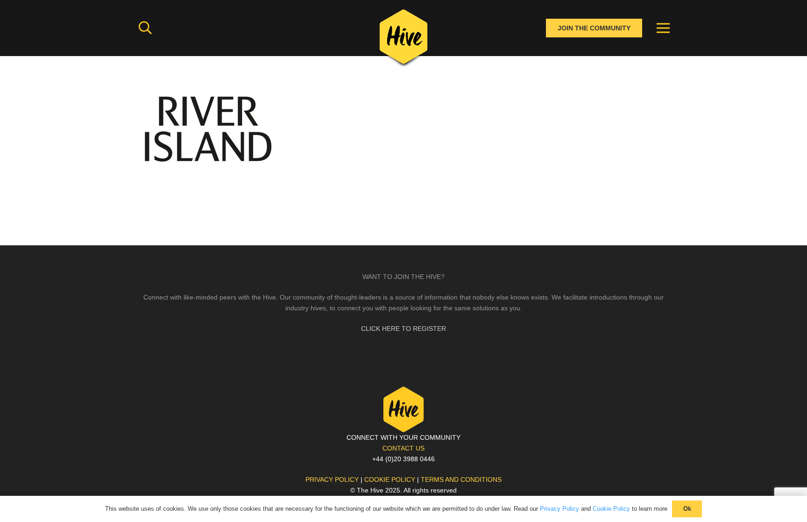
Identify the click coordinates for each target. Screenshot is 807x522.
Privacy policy (332, 479)
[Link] (403, 39)
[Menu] (663, 28)
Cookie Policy (611, 508)
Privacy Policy (559, 508)
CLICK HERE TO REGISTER (403, 328)
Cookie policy (389, 479)
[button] (145, 28)
